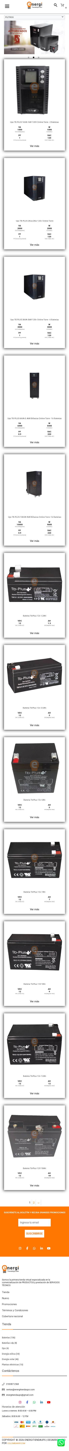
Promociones (9, 1304)
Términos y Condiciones (15, 1310)
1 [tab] (29, 58)
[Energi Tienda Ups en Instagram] (20, 1248)
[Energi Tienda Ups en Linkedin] (42, 1248)
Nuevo (5, 1298)
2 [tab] (34, 58)
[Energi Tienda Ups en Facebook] (27, 1248)
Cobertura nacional (12, 1316)
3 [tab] (39, 58)
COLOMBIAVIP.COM (16, 1443)
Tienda (5, 1292)
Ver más (34, 146)
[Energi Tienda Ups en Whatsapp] (34, 1248)
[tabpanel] (34, 37)
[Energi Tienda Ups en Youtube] (49, 1248)
